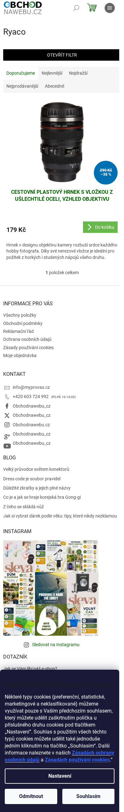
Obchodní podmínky (23, 323)
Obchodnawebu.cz (31, 424)
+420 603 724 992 (31, 396)
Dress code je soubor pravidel (31, 478)
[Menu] (109, 8)
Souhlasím (88, 796)
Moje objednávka (20, 355)
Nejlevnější (52, 73)
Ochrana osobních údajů (27, 339)
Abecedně (54, 86)
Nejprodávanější (22, 86)
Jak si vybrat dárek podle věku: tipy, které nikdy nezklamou (60, 515)
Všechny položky (19, 315)
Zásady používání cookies (28, 347)
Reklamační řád (18, 331)
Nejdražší (78, 73)
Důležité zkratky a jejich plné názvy (37, 488)
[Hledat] (76, 8)
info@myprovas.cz (31, 387)
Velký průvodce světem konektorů (36, 469)
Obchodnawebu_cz (32, 406)
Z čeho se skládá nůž (23, 506)
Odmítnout (31, 796)
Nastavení (59, 776)
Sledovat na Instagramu (55, 644)
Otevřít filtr (62, 55)
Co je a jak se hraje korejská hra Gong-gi (42, 497)
